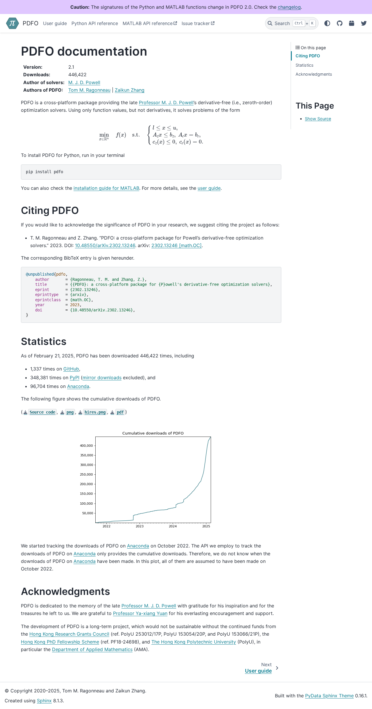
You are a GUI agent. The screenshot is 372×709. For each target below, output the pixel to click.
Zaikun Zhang (129, 90)
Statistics (305, 65)
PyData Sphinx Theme (329, 696)
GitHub (71, 369)
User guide (55, 23)
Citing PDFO (308, 55)
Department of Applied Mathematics (92, 649)
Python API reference (94, 23)
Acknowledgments (314, 74)
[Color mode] (327, 23)
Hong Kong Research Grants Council (69, 634)
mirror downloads (102, 377)
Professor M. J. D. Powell (166, 102)
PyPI (74, 377)
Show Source (318, 118)
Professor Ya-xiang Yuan (140, 613)
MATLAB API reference (148, 23)
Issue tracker (196, 23)
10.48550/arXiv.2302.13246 (105, 245)
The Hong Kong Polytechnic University (193, 642)
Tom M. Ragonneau (89, 90)
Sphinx (44, 700)
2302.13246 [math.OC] (176, 245)
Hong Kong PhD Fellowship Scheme (60, 642)
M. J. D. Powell (84, 82)
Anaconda (78, 386)
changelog (289, 7)
